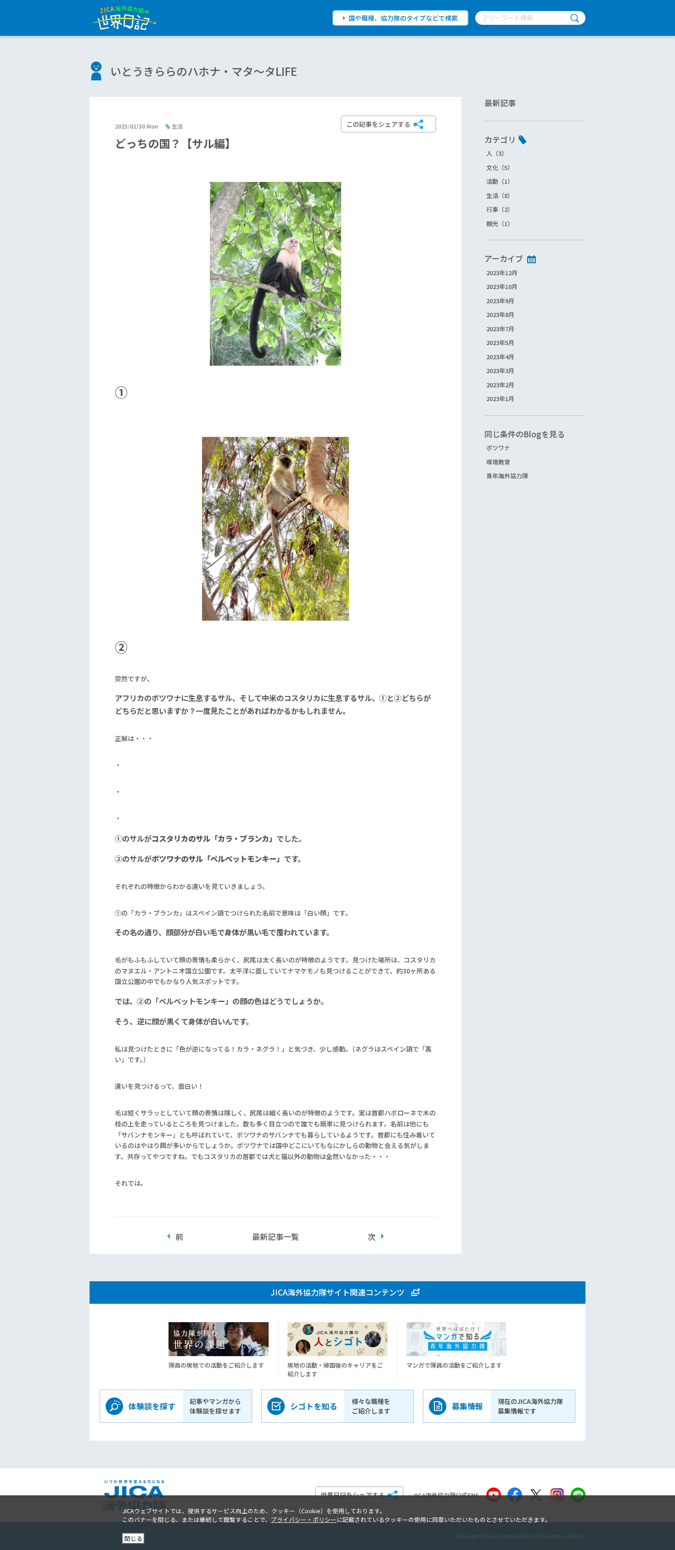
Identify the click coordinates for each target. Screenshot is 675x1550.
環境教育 (498, 462)
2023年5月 (500, 342)
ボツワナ (498, 447)
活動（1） (499, 181)
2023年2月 (500, 384)
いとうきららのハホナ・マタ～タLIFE (203, 71)
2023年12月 (502, 272)
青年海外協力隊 (507, 475)
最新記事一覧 (275, 1236)
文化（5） (499, 167)
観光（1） (499, 223)
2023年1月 (500, 398)
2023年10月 (502, 286)
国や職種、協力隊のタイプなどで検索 (403, 18)
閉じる (133, 1538)
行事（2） (499, 209)
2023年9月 (500, 300)
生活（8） (499, 195)
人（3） (496, 153)
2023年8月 (500, 314)
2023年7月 (500, 328)
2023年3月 (500, 370)
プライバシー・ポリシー (304, 1519)
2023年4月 (500, 356)
